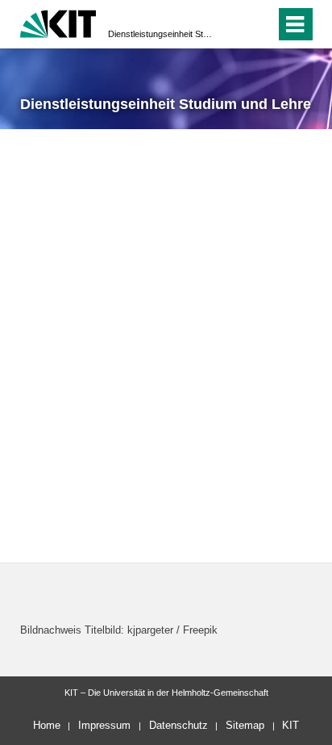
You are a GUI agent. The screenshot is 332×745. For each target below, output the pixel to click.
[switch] (234, 24)
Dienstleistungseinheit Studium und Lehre (161, 34)
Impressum (104, 725)
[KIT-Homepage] (58, 22)
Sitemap (245, 725)
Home (46, 725)
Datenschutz (178, 725)
